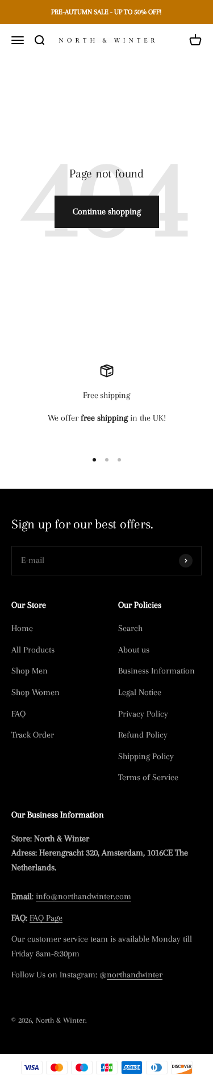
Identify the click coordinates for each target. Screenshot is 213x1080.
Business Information (156, 671)
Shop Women (35, 692)
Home (22, 628)
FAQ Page (46, 918)
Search (130, 628)
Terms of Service (148, 777)
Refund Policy (143, 735)
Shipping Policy (146, 756)
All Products (33, 650)
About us (133, 650)
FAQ (18, 714)
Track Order (32, 735)
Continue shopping (107, 211)
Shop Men (29, 671)
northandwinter (134, 974)
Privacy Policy (143, 714)
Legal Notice (139, 692)
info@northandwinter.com (83, 896)
